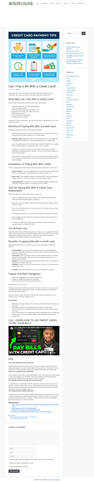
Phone (68, 118)
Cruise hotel (69, 92)
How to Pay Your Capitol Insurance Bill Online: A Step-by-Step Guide (31, 411)
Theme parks (69, 130)
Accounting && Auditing (72, 76)
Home (37, 3)
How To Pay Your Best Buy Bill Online (18, 418)
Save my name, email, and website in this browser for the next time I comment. (32, 459)
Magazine (69, 109)
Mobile (68, 113)
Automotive (44, 3)
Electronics (69, 95)
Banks (51, 3)
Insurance (58, 3)
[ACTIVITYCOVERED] (20, 3)
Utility (67, 132)
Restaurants (69, 120)
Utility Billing (13, 415)
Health (68, 102)
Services (68, 125)
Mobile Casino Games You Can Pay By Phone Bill (26, 410)
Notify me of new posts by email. (19, 466)
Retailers (68, 123)
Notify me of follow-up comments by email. (22, 463)
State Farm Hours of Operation (74, 53)
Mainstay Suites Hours (72, 51)
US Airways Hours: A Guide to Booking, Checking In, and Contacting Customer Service (74, 61)
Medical (68, 111)
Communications (70, 88)
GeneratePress (56, 479)
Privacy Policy (80, 3)
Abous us (66, 3)
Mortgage (69, 116)
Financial (68, 97)
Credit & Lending (71, 90)
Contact (73, 3)
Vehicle (68, 137)
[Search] (84, 33)
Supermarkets (70, 127)
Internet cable (70, 106)
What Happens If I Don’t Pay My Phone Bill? (24, 408)
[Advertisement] (47, 17)
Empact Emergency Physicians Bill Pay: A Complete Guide (23, 416)
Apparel (68, 80)
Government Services (72, 99)
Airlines (68, 78)
